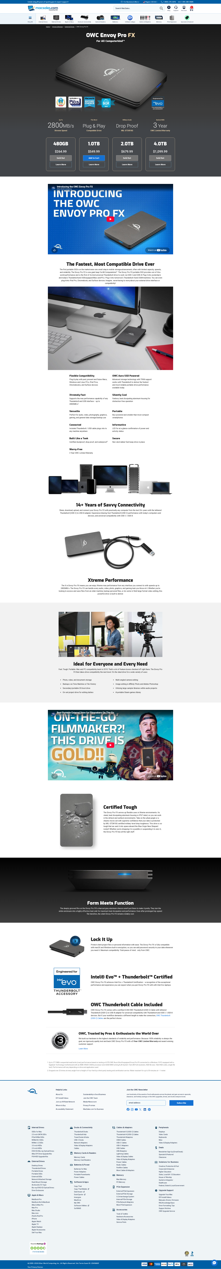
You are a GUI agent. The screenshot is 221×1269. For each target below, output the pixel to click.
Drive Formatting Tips (167, 1206)
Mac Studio (36, 1210)
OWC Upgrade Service (167, 1211)
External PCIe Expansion (125, 1191)
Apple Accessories (38, 1230)
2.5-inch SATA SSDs (39, 1134)
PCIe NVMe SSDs (38, 1137)
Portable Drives (37, 1171)
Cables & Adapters (124, 1127)
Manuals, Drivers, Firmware (169, 1200)
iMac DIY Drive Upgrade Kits (42, 1154)
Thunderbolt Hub (80, 1134)
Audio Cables (121, 1165)
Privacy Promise (89, 1105)
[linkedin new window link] (145, 1109)
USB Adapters (121, 1151)
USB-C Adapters (122, 1145)
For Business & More (131, 2)
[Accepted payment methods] (167, 1264)
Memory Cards (79, 1157)
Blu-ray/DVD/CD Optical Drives (43, 1188)
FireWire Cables (122, 1168)
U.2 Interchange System (125, 1197)
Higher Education (165, 1172)
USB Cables (120, 1148)
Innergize (77, 1197)
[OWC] (43, 9)
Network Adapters (80, 1143)
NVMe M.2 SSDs (38, 1140)
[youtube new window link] (136, 1109)
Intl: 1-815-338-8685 (185, 2)
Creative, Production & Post (169, 1166)
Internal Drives (38, 1127)
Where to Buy (61, 1105)
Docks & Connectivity (83, 1127)
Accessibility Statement (64, 1109)
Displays (162, 1132)
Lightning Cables (122, 1154)
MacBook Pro (37, 1199)
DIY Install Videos (62, 1098)
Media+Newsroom (90, 1102)
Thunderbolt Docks (81, 1132)
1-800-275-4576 (170, 2)
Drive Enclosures (38, 1190)
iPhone (34, 1219)
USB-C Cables (121, 1143)
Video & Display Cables (124, 1156)
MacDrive (77, 1200)
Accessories (121, 1210)
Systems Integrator (166, 1180)
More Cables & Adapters (125, 1170)
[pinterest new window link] (149, 1109)
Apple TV (35, 1224)
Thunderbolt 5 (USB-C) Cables (127, 1132)
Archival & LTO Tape (39, 1185)
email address (134, 1103)
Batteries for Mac (80, 1169)
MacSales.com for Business (93, 1109)
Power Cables (79, 1177)
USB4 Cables (121, 1140)
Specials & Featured (166, 1154)
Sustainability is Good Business (94, 1094)
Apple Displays (37, 1227)
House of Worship (165, 1177)
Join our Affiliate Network (65, 1102)
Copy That (78, 1186)
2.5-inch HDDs (37, 1148)
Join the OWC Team (90, 1098)
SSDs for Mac (37, 1132)
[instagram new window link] (132, 1109)
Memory (120, 1175)
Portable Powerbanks (82, 1174)
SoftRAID (77, 1208)
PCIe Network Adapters (125, 1202)
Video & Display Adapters (83, 1145)
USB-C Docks (79, 1140)
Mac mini (35, 1213)
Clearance (162, 1157)
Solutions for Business (169, 1162)
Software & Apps (81, 1182)
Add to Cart (94, 158)
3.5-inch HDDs (37, 1145)
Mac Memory (121, 1179)
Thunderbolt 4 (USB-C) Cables (127, 1134)
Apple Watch (36, 1221)
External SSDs (37, 1177)
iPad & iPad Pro (37, 1216)
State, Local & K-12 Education (169, 1174)
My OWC (77, 1203)
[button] (214, 1263)
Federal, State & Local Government (171, 1185)
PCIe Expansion (123, 1187)
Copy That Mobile (80, 1189)
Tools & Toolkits (122, 1214)
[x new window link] (140, 1109)
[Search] (161, 9)
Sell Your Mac (37, 1232)
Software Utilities (80, 1206)
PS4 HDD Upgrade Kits (40, 1156)
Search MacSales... (123, 8)
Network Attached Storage (41, 1179)
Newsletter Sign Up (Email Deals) (171, 1152)
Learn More (61, 164)
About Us (59, 1094)
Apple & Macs (38, 1195)
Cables (76, 1148)
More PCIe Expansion (124, 1205)
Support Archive (165, 1208)
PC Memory (120, 1182)
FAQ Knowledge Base (166, 1203)
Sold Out (160, 158)
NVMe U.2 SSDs (37, 1143)
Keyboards (163, 1137)
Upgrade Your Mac (165, 1194)
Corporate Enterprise (166, 1169)
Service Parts (121, 1222)
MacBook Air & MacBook (41, 1202)
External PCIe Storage (124, 1194)
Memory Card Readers (82, 1160)
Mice (160, 1140)
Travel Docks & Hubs (81, 1137)
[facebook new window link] (127, 1109)
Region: (151, 2)
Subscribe (181, 1103)
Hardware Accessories (124, 1217)
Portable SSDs (37, 1174)
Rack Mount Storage (39, 1182)
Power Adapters (80, 1172)
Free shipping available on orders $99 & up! (44, 2)
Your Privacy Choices (35, 1267)
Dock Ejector (78, 1194)
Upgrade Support (166, 1190)
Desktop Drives (37, 1165)
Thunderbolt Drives (39, 1168)
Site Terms (80, 1263)
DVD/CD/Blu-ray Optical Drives (43, 1151)
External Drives (38, 1161)
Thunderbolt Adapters (124, 1137)
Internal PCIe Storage (124, 1199)
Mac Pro (35, 1208)
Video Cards (163, 1134)
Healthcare (163, 1183)
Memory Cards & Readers (85, 1153)
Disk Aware (78, 1192)
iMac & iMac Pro (37, 1205)
